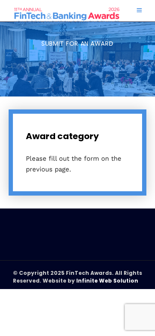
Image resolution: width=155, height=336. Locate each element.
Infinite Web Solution (107, 280)
